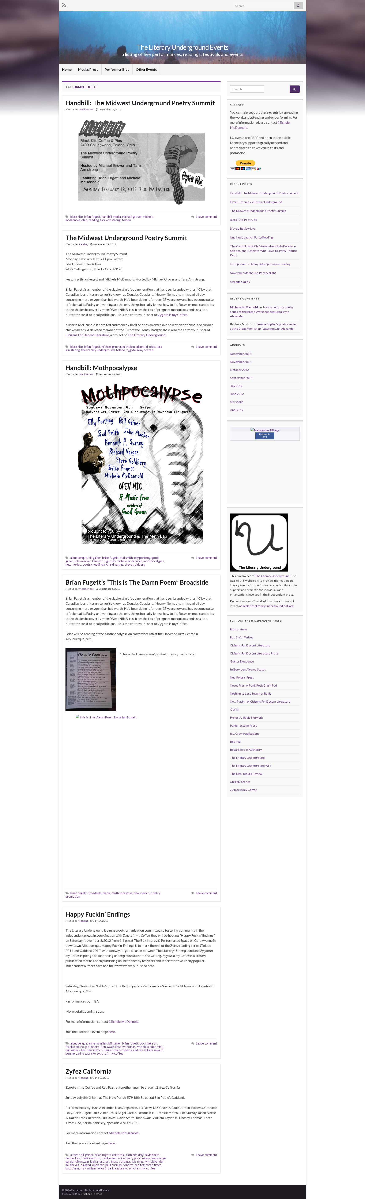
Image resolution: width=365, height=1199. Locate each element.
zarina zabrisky (85, 1053)
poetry (87, 564)
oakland (85, 1165)
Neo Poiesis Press (242, 677)
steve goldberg (135, 564)
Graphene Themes (91, 1193)
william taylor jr (97, 1168)
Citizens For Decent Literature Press (254, 653)
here (112, 1032)
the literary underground (98, 350)
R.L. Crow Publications (244, 733)
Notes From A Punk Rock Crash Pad (253, 685)
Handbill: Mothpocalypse (101, 367)
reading (94, 220)
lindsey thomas (121, 1161)
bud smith (126, 558)
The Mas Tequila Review (246, 773)
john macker (83, 561)
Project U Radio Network (246, 717)
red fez (138, 1050)
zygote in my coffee (139, 350)
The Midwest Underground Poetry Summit (126, 237)
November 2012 (240, 361)
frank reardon (90, 1158)
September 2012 (241, 377)
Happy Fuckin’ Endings (97, 914)
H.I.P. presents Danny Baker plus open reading (260, 264)
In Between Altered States (248, 669)
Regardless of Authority (246, 749)
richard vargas (113, 564)
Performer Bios (117, 69)
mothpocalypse (153, 561)
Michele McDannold (124, 1021)
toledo (126, 220)
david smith (151, 1155)
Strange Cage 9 (240, 281)
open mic (98, 1165)
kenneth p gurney (104, 561)
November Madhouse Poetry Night (253, 273)
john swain (107, 1047)
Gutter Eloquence (242, 661)
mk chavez (72, 1165)
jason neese (142, 1158)
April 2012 (237, 410)
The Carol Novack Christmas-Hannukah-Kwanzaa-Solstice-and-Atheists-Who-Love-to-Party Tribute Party (263, 250)
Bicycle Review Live (243, 228)
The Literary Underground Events (182, 47)
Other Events (146, 69)
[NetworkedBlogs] (265, 430)
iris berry (127, 1158)
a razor (75, 1155)
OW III (234, 709)
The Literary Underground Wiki (250, 765)
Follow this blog (264, 435)
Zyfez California (88, 1071)
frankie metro (74, 1047)
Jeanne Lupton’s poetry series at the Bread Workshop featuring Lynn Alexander (262, 311)
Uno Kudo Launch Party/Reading (251, 237)
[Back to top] (355, 1189)
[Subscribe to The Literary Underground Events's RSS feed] (64, 4)
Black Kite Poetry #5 (243, 219)
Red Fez (235, 741)
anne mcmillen (98, 1043)
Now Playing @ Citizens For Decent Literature (260, 701)
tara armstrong (110, 220)
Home (67, 69)
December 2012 (240, 353)
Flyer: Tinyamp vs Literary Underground (256, 202)
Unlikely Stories (240, 781)
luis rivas (137, 1161)
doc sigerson (148, 1043)
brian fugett (92, 216)
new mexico (73, 564)
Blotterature (238, 629)
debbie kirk (72, 1158)
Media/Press (88, 69)
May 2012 (236, 402)
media (117, 216)
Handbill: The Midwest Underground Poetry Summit (140, 103)
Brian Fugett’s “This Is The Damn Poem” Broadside (136, 582)
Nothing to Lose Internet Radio (250, 693)
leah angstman (99, 1161)
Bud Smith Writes (241, 637)
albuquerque (78, 558)
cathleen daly (134, 1155)
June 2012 (237, 394)
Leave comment (206, 216)
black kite (76, 216)
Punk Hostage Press (243, 725)
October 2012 (239, 369)
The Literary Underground (146, 335)
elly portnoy (142, 558)
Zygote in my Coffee (172, 315)
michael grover (132, 216)
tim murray (79, 1168)
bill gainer (95, 558)
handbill (107, 216)
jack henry (92, 1047)
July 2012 (236, 385)
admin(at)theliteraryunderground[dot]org (266, 606)
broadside (94, 893)
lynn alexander (146, 1047)
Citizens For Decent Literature (87, 335)
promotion (72, 896)
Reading (83, 244)
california (118, 1155)
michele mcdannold (135, 346)
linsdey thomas (125, 1047)
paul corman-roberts (118, 1050)
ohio (84, 220)
